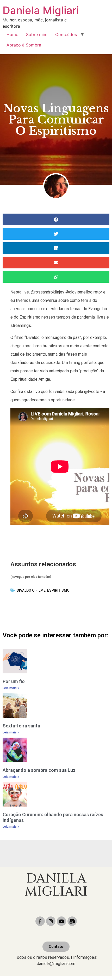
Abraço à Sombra (24, 45)
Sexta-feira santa (21, 725)
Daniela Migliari (41, 10)
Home (12, 34)
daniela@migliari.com (56, 963)
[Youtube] (61, 921)
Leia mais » (11, 688)
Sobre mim (36, 34)
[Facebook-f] (40, 921)
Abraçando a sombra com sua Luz (39, 770)
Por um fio (14, 681)
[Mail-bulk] (72, 921)
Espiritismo (58, 590)
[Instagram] (50, 921)
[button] (56, 947)
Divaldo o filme (31, 590)
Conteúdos (66, 34)
